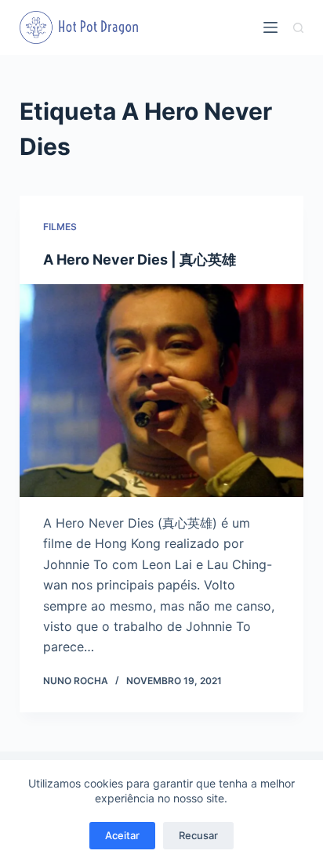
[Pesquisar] (298, 28)
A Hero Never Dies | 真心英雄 (139, 259)
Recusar (198, 835)
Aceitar (122, 835)
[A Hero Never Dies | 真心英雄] (162, 390)
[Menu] (270, 27)
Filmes (60, 226)
